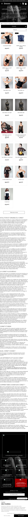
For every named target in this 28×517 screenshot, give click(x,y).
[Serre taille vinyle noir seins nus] (7, 127)
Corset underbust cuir (7, 179)
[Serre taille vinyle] (7, 82)
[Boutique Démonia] (7, 3)
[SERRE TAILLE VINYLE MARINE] (21, 38)
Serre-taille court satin (7, 112)
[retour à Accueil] (1, 23)
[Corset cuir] (7, 194)
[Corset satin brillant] (7, 38)
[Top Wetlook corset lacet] (7, 149)
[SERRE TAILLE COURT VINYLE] (7, 60)
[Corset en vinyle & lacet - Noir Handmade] (21, 127)
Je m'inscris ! (14, 494)
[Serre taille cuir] (21, 82)
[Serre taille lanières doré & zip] (21, 149)
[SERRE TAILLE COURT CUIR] (21, 60)
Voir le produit (8, 65)
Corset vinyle (21, 179)
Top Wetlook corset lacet (7, 157)
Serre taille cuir (21, 90)
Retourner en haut (14, 212)
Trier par (15, 29)
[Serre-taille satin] (21, 105)
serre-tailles (4, 354)
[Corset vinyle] (21, 172)
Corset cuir (7, 201)
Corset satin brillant (7, 45)
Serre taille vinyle (7, 90)
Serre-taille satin (21, 112)
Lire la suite (14, 19)
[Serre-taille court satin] (7, 105)
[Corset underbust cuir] (7, 172)
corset (4, 13)
